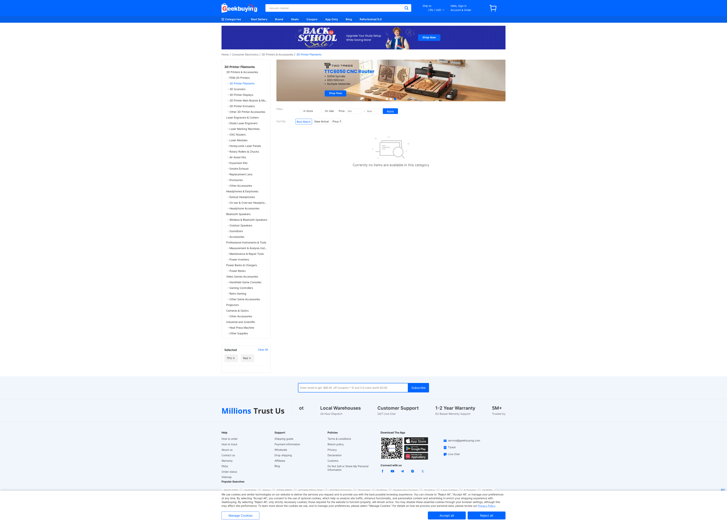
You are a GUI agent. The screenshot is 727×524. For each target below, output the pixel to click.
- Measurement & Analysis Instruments (248, 248)
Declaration (335, 455)
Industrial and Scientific (240, 322)
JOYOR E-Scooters (340, 490)
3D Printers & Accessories (277, 54)
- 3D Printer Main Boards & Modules (248, 100)
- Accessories (236, 236)
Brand (279, 19)
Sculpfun (429, 490)
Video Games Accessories (242, 276)
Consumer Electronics (245, 54)
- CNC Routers (237, 134)
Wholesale (281, 449)
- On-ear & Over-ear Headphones (248, 202)
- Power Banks (237, 270)
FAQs (225, 466)
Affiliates (280, 460)
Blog (349, 19)
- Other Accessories (240, 185)
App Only (331, 19)
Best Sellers (259, 19)
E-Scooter (470, 490)
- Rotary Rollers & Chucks (243, 151)
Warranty (227, 460)
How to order (230, 438)
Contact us (228, 455)
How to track (229, 444)
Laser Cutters (449, 490)
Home (225, 54)
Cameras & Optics (237, 310)
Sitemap (227, 477)
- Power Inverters (238, 259)
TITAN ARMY (284, 490)
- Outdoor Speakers (240, 225)
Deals (295, 19)
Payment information (287, 444)
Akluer (266, 490)
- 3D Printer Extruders (241, 106)
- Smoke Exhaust (238, 168)
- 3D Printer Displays (240, 94)
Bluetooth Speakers (238, 214)
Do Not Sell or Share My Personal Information (348, 468)
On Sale (329, 110)
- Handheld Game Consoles (244, 282)
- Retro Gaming (237, 293)
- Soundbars (235, 231)
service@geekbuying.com (464, 440)
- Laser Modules (237, 140)
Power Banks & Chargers (241, 265)
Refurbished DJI (371, 19)
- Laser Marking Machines (244, 128)
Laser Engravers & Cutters (242, 117)
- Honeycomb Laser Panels (244, 145)
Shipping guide (284, 438)
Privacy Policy (486, 505)
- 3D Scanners (236, 89)
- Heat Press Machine (241, 327)
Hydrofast (250, 490)
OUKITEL (488, 490)
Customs (333, 460)
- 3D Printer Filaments (241, 83)
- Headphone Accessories (243, 208)
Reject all (486, 515)
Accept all (447, 515)
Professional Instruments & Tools (246, 242)
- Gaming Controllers (240, 287)
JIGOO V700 (230, 490)
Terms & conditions (339, 438)
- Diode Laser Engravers (242, 123)
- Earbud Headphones (241, 197)
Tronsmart (364, 490)
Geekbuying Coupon (405, 490)
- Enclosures (235, 180)
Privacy (332, 449)
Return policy (336, 444)
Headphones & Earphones (242, 191)
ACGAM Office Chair (311, 490)
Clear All (263, 349)
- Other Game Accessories (244, 299)
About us (227, 449)
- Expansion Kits (237, 163)
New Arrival (321, 121)
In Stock (308, 110)
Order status (229, 471)
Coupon (312, 19)
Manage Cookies (241, 515)
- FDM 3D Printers (239, 77)
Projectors (232, 304)
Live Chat (454, 454)
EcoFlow (382, 490)
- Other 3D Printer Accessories (246, 111)
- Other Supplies (238, 333)
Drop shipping (283, 455)
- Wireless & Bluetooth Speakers (247, 219)
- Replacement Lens (240, 174)
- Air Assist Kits (237, 157)
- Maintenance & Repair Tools (246, 253)
